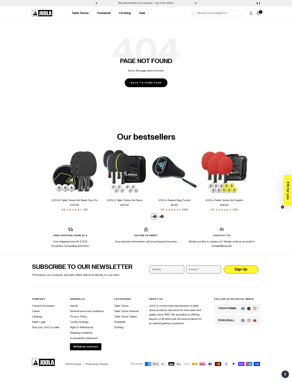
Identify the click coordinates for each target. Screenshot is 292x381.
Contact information (43, 305)
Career (36, 311)
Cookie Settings (79, 322)
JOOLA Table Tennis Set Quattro (224, 200)
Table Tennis (80, 13)
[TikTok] (248, 308)
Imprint (74, 305)
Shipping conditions (81, 332)
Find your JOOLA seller (46, 327)
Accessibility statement (84, 338)
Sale (142, 13)
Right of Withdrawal (81, 327)
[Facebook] (243, 308)
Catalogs (37, 316)
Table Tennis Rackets (126, 311)
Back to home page (146, 82)
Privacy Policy (78, 316)
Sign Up (241, 269)
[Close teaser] (282, 207)
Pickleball (103, 13)
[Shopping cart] (258, 13)
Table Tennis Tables (125, 316)
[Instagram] (254, 308)
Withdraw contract (85, 346)
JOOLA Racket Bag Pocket (174, 200)
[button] (288, 190)
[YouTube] (254, 320)
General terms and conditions (87, 311)
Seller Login (39, 322)
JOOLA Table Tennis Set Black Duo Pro (74, 200)
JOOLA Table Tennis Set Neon (124, 200)
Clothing (125, 13)
